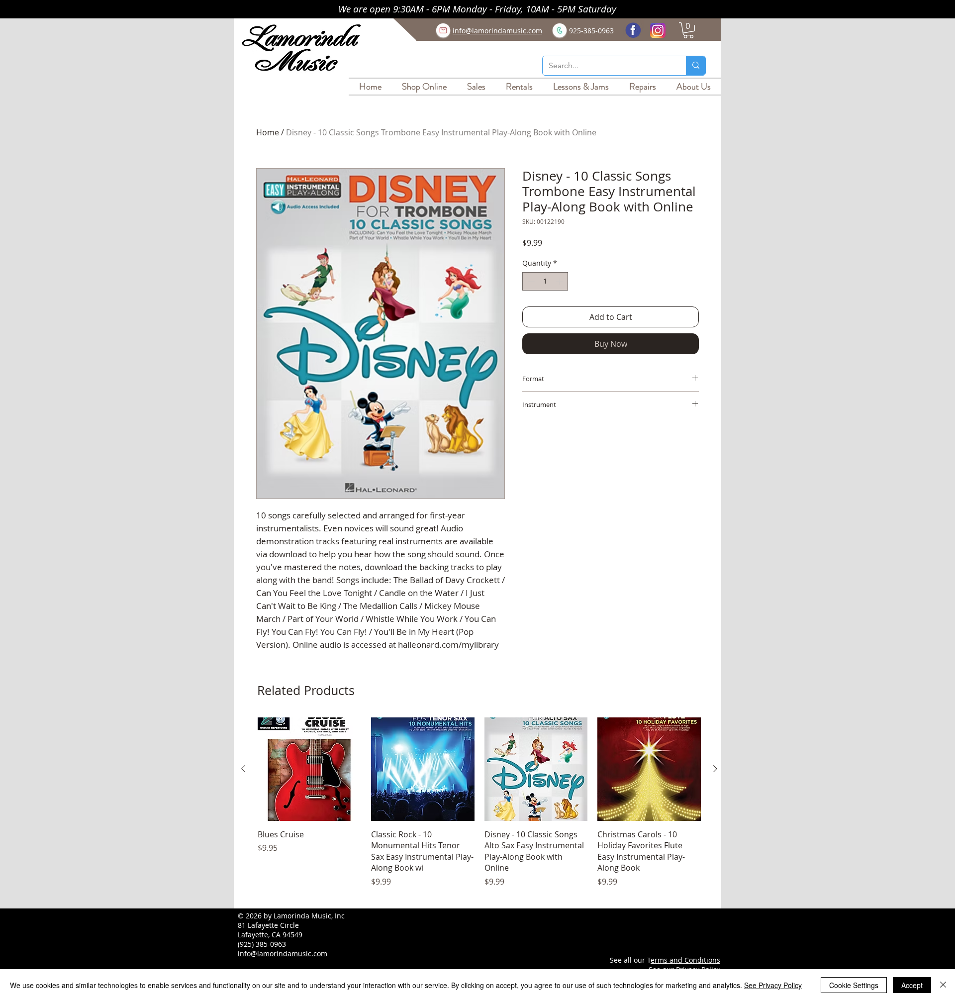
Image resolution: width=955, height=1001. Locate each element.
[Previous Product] (243, 769)
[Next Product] (715, 769)
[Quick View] (309, 769)
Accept (912, 985)
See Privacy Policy (773, 985)
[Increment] (560, 281)
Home (267, 132)
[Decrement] (530, 281)
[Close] (943, 985)
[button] (688, 30)
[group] (479, 808)
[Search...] (695, 65)
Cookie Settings (853, 985)
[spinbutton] (545, 281)
